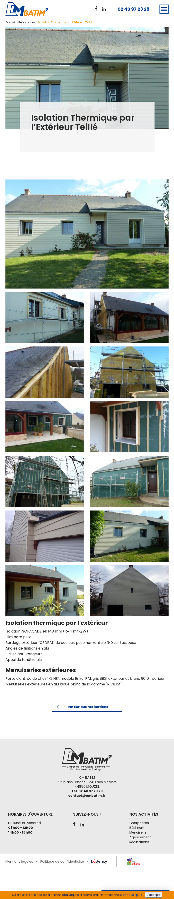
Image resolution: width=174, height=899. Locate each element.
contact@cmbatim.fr (87, 795)
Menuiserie (138, 832)
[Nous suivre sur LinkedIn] (104, 8)
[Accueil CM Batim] (32, 9)
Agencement (140, 837)
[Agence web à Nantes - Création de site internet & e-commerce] (99, 861)
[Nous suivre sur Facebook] (97, 8)
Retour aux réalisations (87, 707)
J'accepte (153, 895)
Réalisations (27, 22)
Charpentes (139, 823)
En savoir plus (132, 895)
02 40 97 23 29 (133, 9)
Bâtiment (137, 827)
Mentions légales (19, 861)
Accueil (10, 22)
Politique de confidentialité (62, 861)
